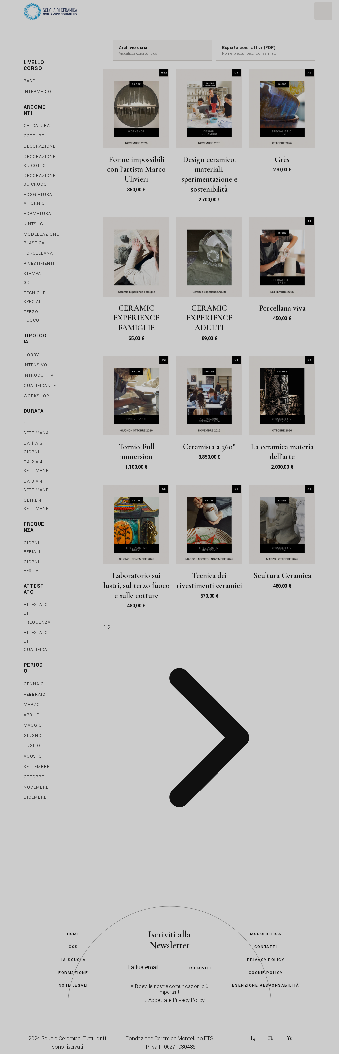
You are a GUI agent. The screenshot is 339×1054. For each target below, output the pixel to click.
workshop (36, 396)
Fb (270, 1038)
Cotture (34, 136)
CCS (73, 947)
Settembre (37, 767)
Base (29, 81)
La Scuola (73, 960)
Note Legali (73, 985)
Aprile (31, 715)
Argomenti (35, 110)
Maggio (33, 725)
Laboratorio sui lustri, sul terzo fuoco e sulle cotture (136, 585)
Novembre (36, 787)
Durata (34, 411)
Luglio (32, 746)
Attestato (34, 589)
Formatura (37, 213)
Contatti (265, 947)
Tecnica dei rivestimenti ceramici (209, 580)
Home (73, 934)
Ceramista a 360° (209, 447)
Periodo (33, 668)
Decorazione (40, 146)
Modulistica (265, 934)
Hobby (31, 355)
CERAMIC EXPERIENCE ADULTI (209, 318)
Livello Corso (34, 66)
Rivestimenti (39, 263)
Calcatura (37, 126)
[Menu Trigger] (323, 11)
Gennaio (34, 684)
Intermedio (37, 92)
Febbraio (35, 694)
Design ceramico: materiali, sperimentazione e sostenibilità (209, 174)
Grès (282, 159)
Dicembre (35, 797)
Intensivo (35, 365)
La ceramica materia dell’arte (282, 451)
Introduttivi (39, 375)
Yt (289, 1038)
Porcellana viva (282, 308)
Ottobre (34, 777)
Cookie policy (266, 973)
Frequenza (34, 527)
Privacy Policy (266, 960)
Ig (253, 1038)
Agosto (33, 756)
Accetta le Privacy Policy (176, 1000)
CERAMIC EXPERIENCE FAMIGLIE (136, 318)
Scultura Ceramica (282, 575)
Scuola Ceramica (61, 1038)
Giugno (33, 736)
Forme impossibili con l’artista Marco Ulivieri (136, 169)
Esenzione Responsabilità (265, 985)
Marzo (32, 705)
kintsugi (34, 224)
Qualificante (40, 386)
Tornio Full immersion (136, 451)
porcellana (38, 253)
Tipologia (35, 339)
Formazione (73, 973)
